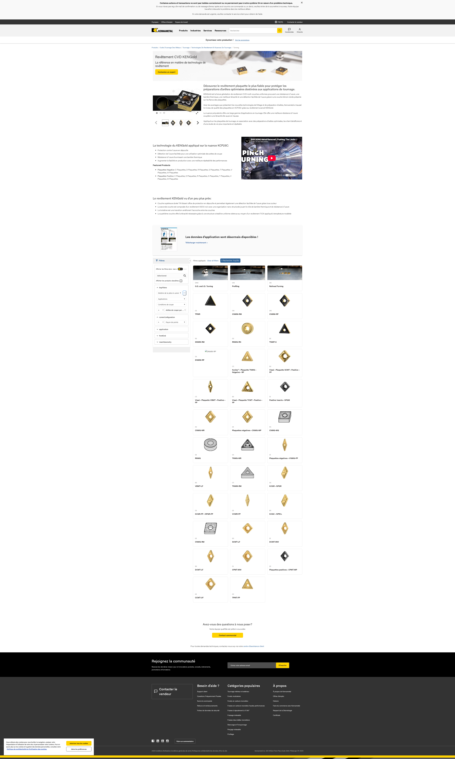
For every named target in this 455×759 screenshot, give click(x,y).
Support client (202, 691)
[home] (162, 31)
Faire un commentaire (185, 741)
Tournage (186, 47)
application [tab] (163, 329)
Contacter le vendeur (295, 22)
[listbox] (177, 122)
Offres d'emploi (166, 22)
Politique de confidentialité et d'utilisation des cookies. (27, 749)
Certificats (276, 715)
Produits (183, 30)
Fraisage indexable (234, 715)
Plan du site (223, 751)
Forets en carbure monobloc (238, 701)
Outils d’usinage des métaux (170, 47)
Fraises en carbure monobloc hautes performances (246, 705)
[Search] (279, 30)
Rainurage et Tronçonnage (237, 724)
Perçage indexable (234, 729)
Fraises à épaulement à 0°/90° (238, 710)
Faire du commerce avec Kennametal (286, 705)
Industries (195, 30)
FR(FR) (280, 22)
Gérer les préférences (79, 749)
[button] (177, 100)
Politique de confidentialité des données (205, 751)
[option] (165, 122)
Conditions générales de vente (181, 751)
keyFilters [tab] (163, 287)
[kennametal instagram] (167, 741)
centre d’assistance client (253, 646)
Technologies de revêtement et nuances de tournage (211, 47)
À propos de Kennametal (282, 691)
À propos (155, 22)
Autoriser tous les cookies (79, 743)
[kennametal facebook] (153, 741)
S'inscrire (283, 665)
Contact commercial (227, 635)
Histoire (276, 701)
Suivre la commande (204, 701)
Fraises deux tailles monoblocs (239, 720)
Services (207, 30)
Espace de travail (181, 22)
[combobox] (160, 310)
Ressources (220, 30)
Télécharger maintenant (196, 242)
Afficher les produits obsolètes (167, 280)
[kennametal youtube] (162, 741)
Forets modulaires (234, 696)
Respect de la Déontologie (282, 710)
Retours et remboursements (207, 705)
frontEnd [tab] (162, 335)
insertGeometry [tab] (165, 342)
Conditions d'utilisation (163, 751)
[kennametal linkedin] (158, 741)
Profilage (231, 734)
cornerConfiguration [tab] (167, 317)
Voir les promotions (242, 40)
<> (184, 293)
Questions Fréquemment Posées (209, 696)
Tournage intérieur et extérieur (238, 691)
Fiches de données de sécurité (208, 710)
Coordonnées (289, 32)
